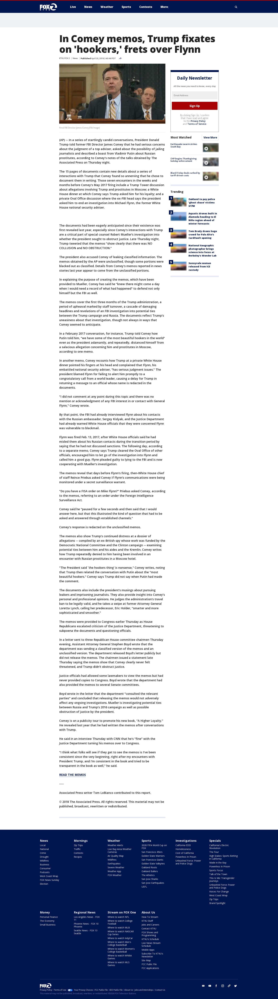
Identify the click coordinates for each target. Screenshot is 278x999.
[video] (211, 147)
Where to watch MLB (119, 927)
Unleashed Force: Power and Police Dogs (188, 862)
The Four (214, 851)
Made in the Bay (217, 862)
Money (45, 912)
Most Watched (181, 137)
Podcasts (45, 872)
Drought (44, 856)
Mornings (81, 841)
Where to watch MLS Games (119, 964)
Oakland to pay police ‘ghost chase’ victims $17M (202, 203)
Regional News (84, 912)
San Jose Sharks (150, 878)
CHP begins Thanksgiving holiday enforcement (184, 160)
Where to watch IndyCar (120, 938)
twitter (235, 985)
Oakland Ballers (150, 871)
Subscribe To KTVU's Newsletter (152, 955)
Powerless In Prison (186, 856)
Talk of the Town (218, 874)
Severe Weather (116, 867)
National (44, 849)
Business (44, 864)
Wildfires (44, 860)
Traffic (77, 849)
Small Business (48, 924)
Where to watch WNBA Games (120, 957)
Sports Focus (216, 870)
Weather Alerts (115, 845)
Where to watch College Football (120, 922)
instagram (222, 985)
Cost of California (185, 852)
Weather (114, 841)
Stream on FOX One (122, 912)
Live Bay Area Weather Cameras (119, 850)
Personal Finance (49, 916)
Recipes (78, 856)
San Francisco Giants (152, 859)
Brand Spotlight (217, 903)
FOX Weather (114, 875)
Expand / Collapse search (236, 7)
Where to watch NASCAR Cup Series (121, 933)
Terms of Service (196, 124)
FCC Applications (150, 968)
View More (210, 137)
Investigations (186, 841)
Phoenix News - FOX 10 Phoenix (86, 925)
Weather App (114, 871)
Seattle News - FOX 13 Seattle (85, 932)
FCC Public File (149, 964)
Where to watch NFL (118, 916)
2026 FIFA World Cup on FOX (154, 847)
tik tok (229, 985)
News (75, 58)
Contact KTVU (149, 928)
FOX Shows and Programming (150, 934)
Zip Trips (78, 845)
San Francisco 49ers (152, 851)
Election (44, 883)
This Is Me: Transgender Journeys (221, 879)
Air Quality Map (116, 855)
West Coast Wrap (49, 876)
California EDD (183, 845)
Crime (43, 852)
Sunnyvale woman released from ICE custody (200, 267)
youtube (209, 985)
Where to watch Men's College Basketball (119, 943)
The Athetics (148, 875)
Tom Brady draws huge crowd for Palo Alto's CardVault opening (203, 235)
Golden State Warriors (153, 855)
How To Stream (150, 916)
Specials (215, 841)
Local (43, 845)
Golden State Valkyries (153, 863)
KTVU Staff (147, 920)
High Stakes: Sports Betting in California (223, 857)
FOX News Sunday (49, 879)
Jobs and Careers (150, 924)
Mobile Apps (148, 949)
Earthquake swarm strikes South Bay (184, 145)
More (164, 7)
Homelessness (183, 849)
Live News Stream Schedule (151, 944)
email (203, 985)
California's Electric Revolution (219, 847)
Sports (146, 841)
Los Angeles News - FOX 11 (87, 918)
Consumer (45, 868)
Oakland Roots (149, 867)
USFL (144, 886)
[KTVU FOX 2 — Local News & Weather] (50, 7)
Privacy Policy (198, 121)
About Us (148, 912)
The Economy (47, 920)
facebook (216, 985)
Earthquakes (114, 863)
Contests (78, 852)
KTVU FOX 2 (64, 58)
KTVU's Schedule (150, 939)
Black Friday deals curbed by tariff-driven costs (185, 174)
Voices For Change (219, 891)
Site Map (146, 960)
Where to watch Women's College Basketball (121, 950)
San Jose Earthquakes (153, 882)
